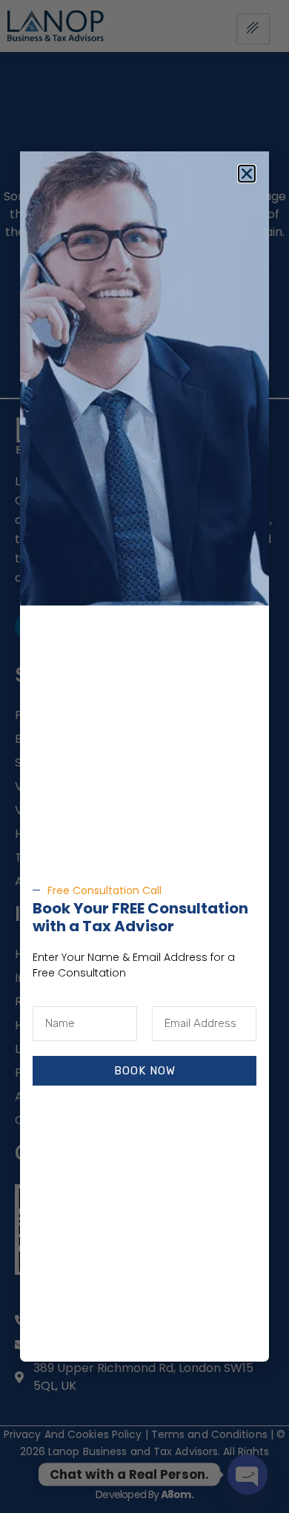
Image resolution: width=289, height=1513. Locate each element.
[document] (144, 756)
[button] (246, 173)
